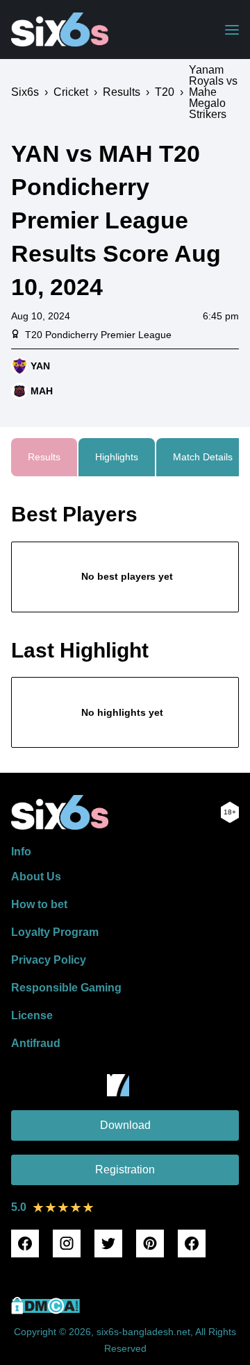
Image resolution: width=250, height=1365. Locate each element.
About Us (36, 876)
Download (125, 1125)
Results (44, 456)
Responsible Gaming (66, 988)
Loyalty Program (55, 932)
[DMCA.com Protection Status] (45, 1310)
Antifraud (35, 1043)
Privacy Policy (48, 960)
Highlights (116, 456)
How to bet (39, 904)
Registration (125, 1169)
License (32, 1015)
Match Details (203, 456)
